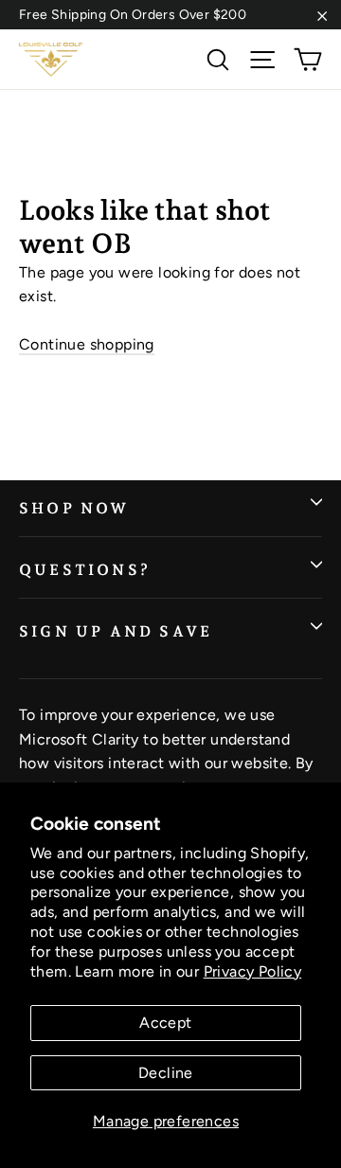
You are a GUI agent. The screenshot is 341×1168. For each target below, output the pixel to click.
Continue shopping (86, 344)
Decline (165, 1073)
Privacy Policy (253, 971)
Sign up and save (115, 631)
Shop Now (74, 508)
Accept (165, 1023)
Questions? (85, 570)
